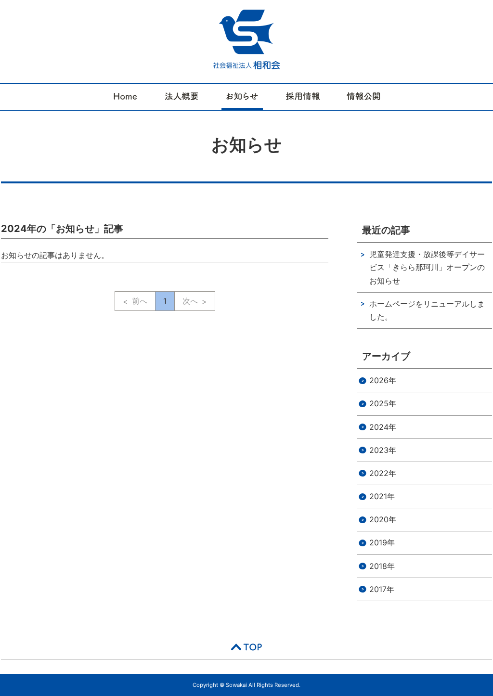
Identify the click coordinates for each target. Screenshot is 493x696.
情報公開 (363, 97)
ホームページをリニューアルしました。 (427, 310)
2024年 (382, 427)
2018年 (382, 566)
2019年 (382, 542)
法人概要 (181, 97)
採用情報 (303, 97)
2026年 (382, 380)
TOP (246, 647)
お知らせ (242, 97)
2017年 (381, 589)
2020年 (382, 519)
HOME (125, 97)
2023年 (382, 450)
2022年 (382, 473)
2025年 (382, 403)
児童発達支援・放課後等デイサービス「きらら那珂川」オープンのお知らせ (427, 267)
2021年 (382, 496)
